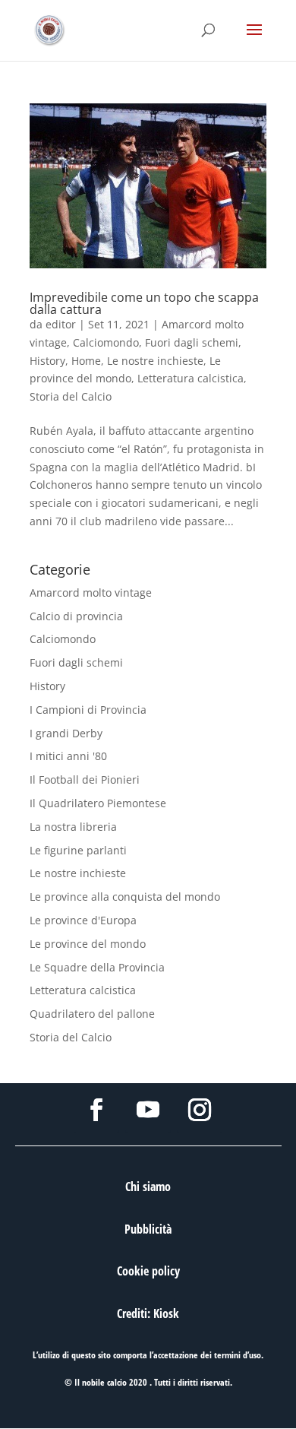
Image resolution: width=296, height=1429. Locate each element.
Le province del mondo (88, 943)
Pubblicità (148, 1229)
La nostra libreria (73, 826)
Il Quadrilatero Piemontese (98, 803)
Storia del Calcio (71, 396)
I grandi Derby (66, 733)
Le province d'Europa (83, 920)
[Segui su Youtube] (148, 1110)
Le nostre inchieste (155, 360)
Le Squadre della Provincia (97, 967)
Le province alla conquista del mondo (125, 896)
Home (86, 360)
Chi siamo (148, 1186)
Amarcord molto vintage (91, 592)
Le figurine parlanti (78, 850)
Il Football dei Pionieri (85, 779)
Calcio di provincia (76, 616)
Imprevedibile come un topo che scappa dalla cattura (144, 303)
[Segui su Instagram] (199, 1110)
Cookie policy (148, 1271)
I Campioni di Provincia (88, 709)
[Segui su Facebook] (96, 1110)
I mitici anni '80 (68, 756)
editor (61, 324)
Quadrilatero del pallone (92, 1013)
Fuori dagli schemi (191, 342)
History (47, 360)
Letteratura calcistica (190, 378)
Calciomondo (106, 342)
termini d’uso (237, 1354)
